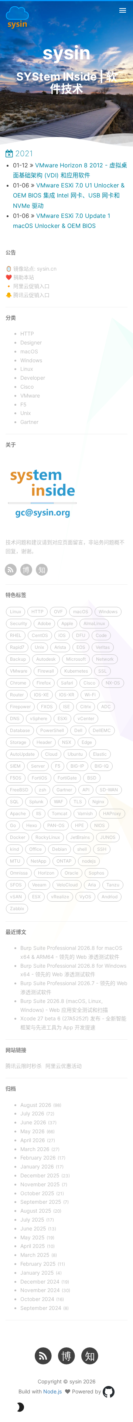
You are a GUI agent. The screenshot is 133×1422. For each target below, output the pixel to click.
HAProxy (112, 813)
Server (38, 766)
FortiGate (67, 778)
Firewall (46, 671)
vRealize (60, 896)
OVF (58, 611)
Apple (67, 623)
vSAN (16, 896)
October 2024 (37, 1299)
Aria (92, 884)
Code (101, 635)
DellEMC (102, 730)
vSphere (38, 718)
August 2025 (35, 1210)
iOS (62, 635)
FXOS (47, 706)
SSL (102, 671)
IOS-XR (66, 694)
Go (13, 825)
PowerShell (52, 730)
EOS (80, 647)
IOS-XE (41, 694)
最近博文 (16, 932)
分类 (11, 317)
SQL (14, 801)
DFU (80, 635)
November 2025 (40, 1184)
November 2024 (40, 1290)
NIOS (99, 825)
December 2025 (39, 1175)
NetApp (38, 861)
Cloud (51, 754)
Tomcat (59, 813)
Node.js (52, 1391)
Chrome (18, 683)
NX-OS (113, 683)
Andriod (109, 896)
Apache (18, 813)
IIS (38, 813)
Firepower (20, 706)
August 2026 (35, 1105)
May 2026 (32, 1131)
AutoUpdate (22, 754)
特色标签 (16, 595)
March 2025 (35, 1255)
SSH (101, 849)
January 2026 (37, 1166)
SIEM (15, 766)
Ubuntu (75, 754)
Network (105, 659)
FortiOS (39, 778)
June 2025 (33, 1228)
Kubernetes (76, 671)
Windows (108, 611)
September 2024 (40, 1308)
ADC (106, 706)
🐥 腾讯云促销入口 (28, 295)
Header (44, 742)
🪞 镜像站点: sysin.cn (31, 268)
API (85, 789)
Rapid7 (17, 647)
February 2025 (38, 1264)
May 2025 (32, 1237)
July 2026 (32, 1113)
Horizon (46, 873)
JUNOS (108, 837)
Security (18, 623)
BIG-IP (77, 766)
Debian (59, 849)
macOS (80, 611)
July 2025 (32, 1219)
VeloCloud (67, 884)
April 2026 (32, 1140)
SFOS (16, 884)
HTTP (37, 611)
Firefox (44, 683)
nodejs (89, 861)
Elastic (100, 754)
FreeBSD (19, 789)
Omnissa (19, 873)
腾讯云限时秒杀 (24, 1066)
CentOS (40, 635)
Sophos (96, 873)
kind (14, 849)
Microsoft (76, 659)
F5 (57, 766)
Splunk (36, 801)
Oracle (71, 873)
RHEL (15, 635)
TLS (78, 801)
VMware (18, 671)
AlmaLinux (94, 623)
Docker (17, 837)
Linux (15, 611)
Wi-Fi (90, 694)
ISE (66, 706)
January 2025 (37, 1272)
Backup (18, 659)
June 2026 (33, 1122)
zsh (42, 789)
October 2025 (37, 1193)
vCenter (86, 718)
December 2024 (39, 1281)
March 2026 (35, 1149)
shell (82, 849)
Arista (60, 647)
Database (20, 730)
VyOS (85, 896)
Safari (67, 683)
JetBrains (80, 837)
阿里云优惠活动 (63, 1066)
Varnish (85, 813)
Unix (39, 647)
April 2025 (32, 1246)
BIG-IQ (102, 766)
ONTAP (64, 861)
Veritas (103, 647)
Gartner (64, 789)
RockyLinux (47, 837)
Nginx (98, 801)
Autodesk (46, 659)
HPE (79, 825)
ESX (36, 896)
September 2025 (40, 1202)
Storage (18, 742)
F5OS (15, 778)
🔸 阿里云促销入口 (28, 286)
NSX (66, 742)
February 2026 (38, 1157)
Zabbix (17, 908)
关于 (11, 444)
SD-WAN (109, 789)
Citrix (85, 706)
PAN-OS (56, 825)
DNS (15, 718)
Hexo (31, 825)
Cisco (89, 683)
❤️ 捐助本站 (20, 277)
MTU (15, 861)
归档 (11, 1088)
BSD (91, 778)
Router (17, 694)
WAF (58, 801)
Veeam (39, 884)
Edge (87, 742)
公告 (11, 252)
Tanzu (112, 884)
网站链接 (16, 1050)
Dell (78, 730)
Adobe (44, 623)
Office (35, 849)
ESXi (62, 718)
